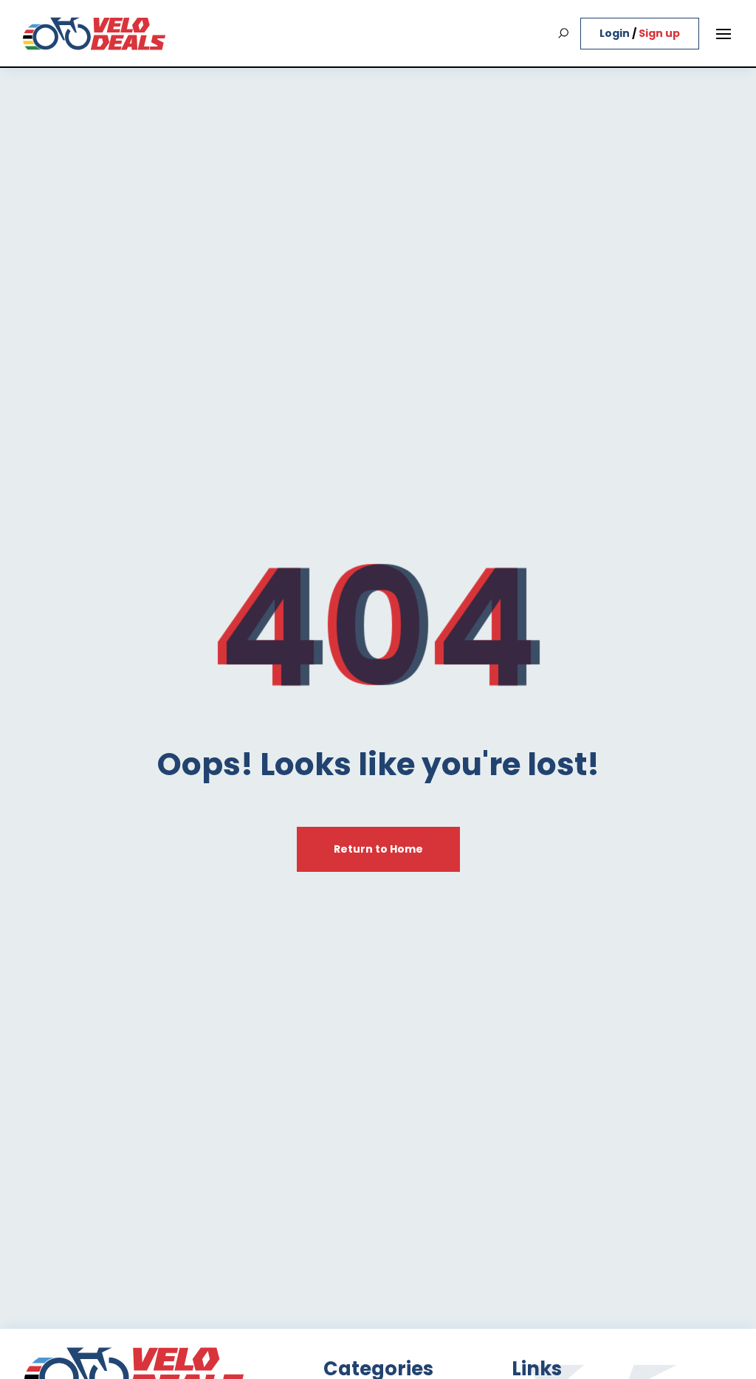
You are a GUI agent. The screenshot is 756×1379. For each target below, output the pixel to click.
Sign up (659, 33)
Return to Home (378, 849)
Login (615, 33)
